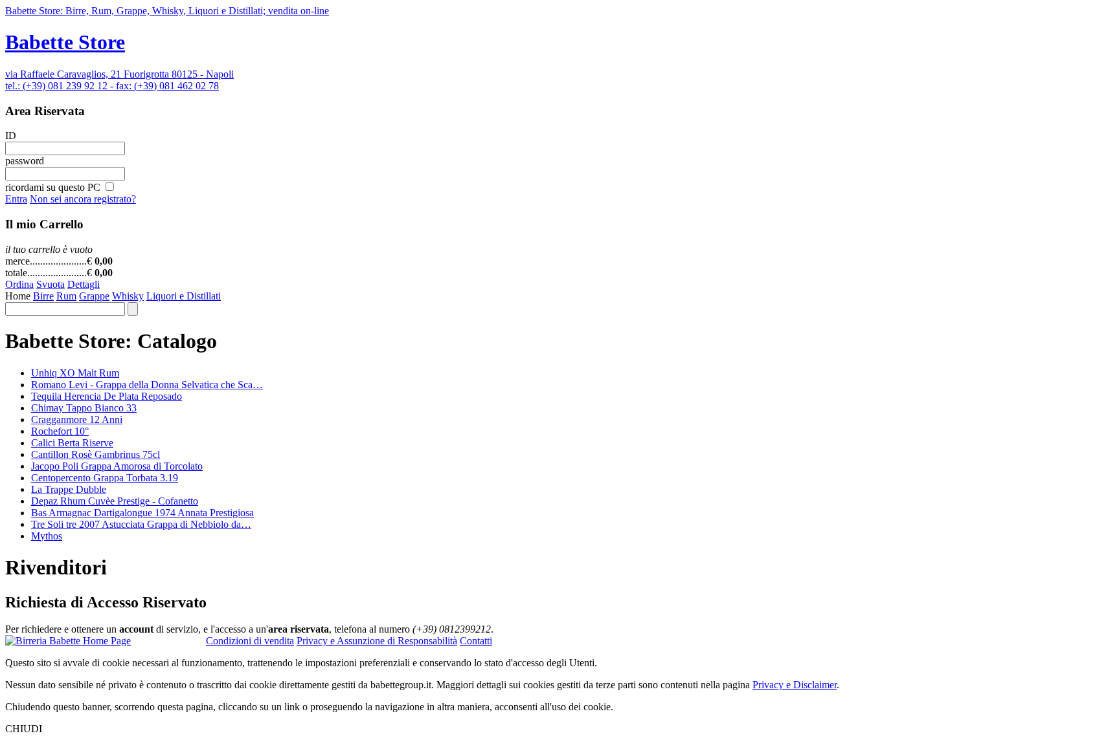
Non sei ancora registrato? (83, 198)
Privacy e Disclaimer (794, 684)
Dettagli (83, 284)
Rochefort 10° (60, 431)
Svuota (50, 284)
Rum (66, 295)
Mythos (46, 535)
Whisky (128, 295)
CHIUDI (23, 728)
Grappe (94, 295)
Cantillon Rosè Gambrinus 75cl (95, 454)
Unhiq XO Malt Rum (75, 372)
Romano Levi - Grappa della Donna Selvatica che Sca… (147, 384)
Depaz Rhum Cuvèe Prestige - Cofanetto (114, 500)
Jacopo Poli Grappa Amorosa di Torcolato (117, 466)
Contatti (476, 640)
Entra (16, 198)
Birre (43, 295)
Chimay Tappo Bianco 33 (84, 407)
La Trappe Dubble (68, 489)
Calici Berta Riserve (72, 442)
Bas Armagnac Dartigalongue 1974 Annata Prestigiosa (142, 512)
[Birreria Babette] (68, 641)
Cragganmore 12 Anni (76, 419)
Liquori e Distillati (183, 295)
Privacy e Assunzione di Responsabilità (377, 640)
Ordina (19, 284)
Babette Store (65, 42)
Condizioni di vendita (250, 640)
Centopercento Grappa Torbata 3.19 (104, 477)
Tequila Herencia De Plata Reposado (106, 396)
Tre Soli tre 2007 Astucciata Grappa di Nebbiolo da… (141, 524)
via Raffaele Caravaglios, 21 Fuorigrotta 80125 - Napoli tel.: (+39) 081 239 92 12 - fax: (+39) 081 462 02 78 (119, 80)
